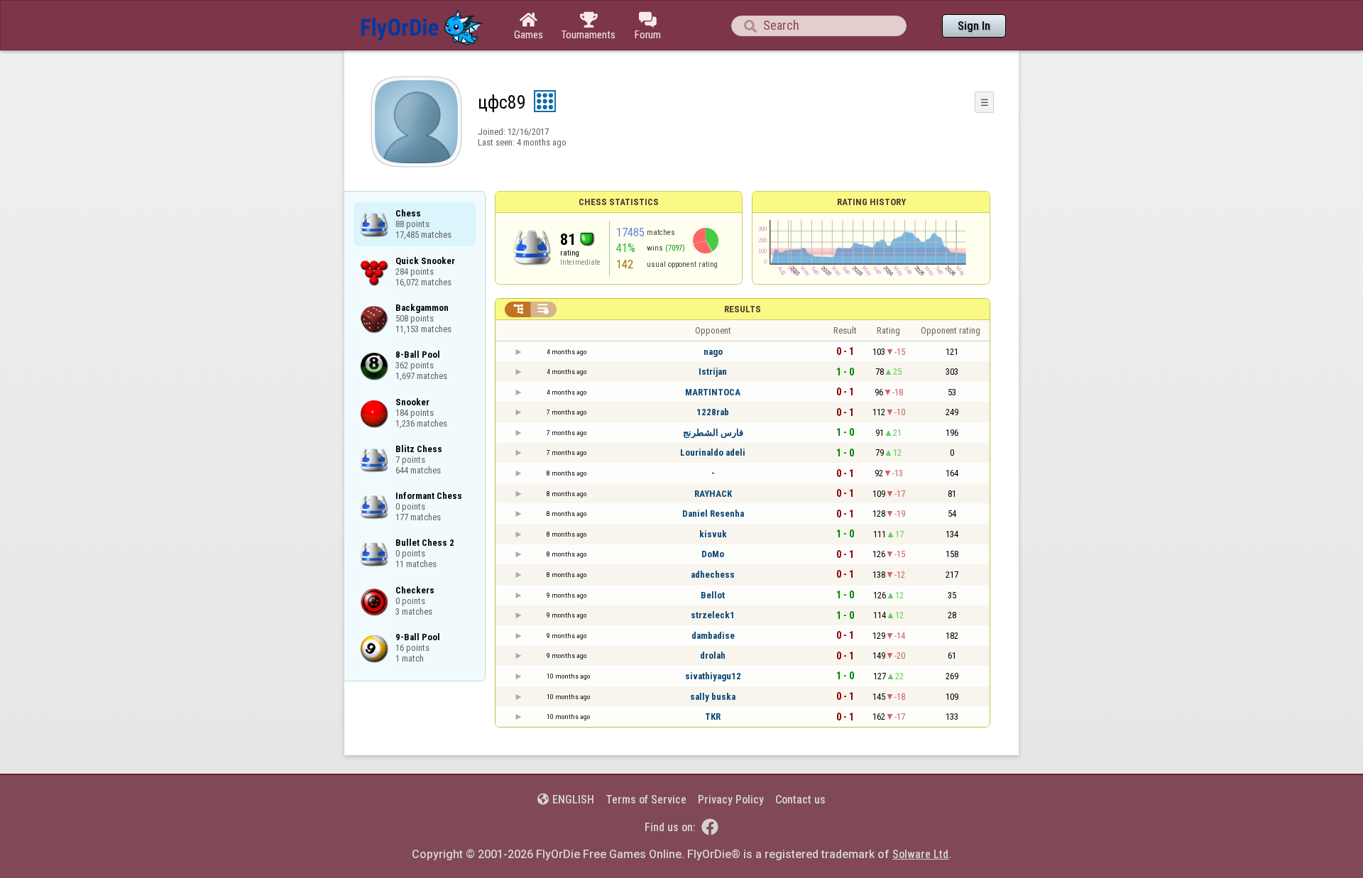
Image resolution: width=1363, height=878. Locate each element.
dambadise (713, 635)
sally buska (712, 696)
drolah (713, 655)
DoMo (712, 554)
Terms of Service (646, 799)
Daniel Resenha (713, 513)
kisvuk (713, 534)
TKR (713, 716)
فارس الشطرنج (713, 432)
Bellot (713, 595)
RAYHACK (713, 493)
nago (713, 351)
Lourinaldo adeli (712, 452)
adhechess (713, 574)
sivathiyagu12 (713, 676)
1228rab (712, 412)
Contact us (800, 799)
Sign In (974, 26)
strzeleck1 (713, 615)
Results (742, 309)
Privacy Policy (731, 799)
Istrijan (713, 371)
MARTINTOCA (712, 392)
